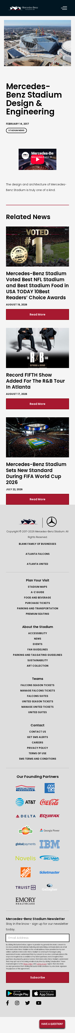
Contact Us (37, 731)
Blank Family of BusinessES (37, 544)
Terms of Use (37, 753)
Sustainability (37, 660)
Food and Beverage (37, 597)
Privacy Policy (37, 748)
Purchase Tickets (37, 603)
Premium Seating (37, 614)
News (37, 638)
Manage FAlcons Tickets (37, 690)
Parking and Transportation (37, 608)
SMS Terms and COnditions (37, 758)
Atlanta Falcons (38, 554)
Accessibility (37, 633)
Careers (37, 742)
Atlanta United (37, 564)
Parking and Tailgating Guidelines (37, 655)
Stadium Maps (37, 586)
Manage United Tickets (37, 707)
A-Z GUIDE (37, 592)
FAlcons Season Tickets (37, 685)
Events (37, 644)
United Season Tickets (37, 701)
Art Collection (37, 665)
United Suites (37, 712)
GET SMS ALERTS (37, 737)
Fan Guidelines (37, 649)
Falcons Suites (37, 696)
